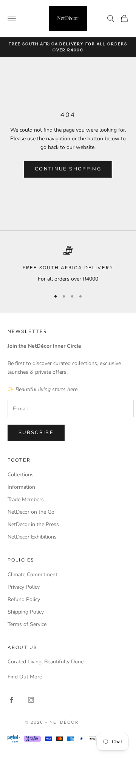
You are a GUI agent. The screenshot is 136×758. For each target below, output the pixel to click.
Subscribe (36, 432)
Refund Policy (24, 599)
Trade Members (26, 499)
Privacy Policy (24, 587)
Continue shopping (68, 169)
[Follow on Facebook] (11, 700)
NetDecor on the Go (31, 512)
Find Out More (25, 676)
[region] (68, 264)
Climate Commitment (32, 574)
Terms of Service (27, 624)
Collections (21, 474)
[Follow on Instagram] (31, 700)
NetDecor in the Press (33, 524)
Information (21, 487)
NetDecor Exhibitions (32, 536)
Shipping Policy (26, 611)
